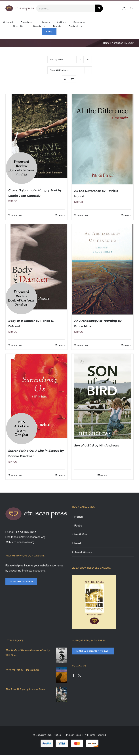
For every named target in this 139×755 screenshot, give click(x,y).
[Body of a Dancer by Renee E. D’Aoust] (37, 269)
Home (106, 42)
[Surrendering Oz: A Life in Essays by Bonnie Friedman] (37, 399)
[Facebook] (73, 675)
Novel (77, 543)
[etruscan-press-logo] (19, 7)
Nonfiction (117, 42)
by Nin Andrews (96, 445)
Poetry (78, 525)
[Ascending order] (88, 59)
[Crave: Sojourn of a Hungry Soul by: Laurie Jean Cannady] (37, 139)
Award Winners (83, 552)
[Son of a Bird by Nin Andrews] (102, 396)
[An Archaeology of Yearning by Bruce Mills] (102, 269)
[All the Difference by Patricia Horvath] (102, 139)
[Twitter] (79, 675)
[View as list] (72, 79)
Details (61, 215)
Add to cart (16, 215)
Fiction (78, 516)
